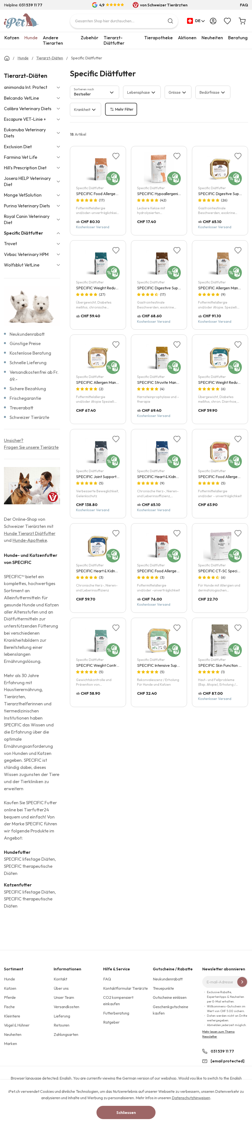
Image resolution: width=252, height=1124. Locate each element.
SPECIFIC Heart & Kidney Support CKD (170, 476)
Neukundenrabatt (27, 334)
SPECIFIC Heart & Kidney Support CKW (109, 570)
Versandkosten (66, 1006)
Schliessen (126, 1112)
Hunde (31, 37)
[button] (196, 21)
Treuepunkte (163, 988)
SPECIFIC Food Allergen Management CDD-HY (117, 193)
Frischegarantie (25, 398)
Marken (10, 1043)
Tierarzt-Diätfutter (114, 40)
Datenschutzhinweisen (191, 1097)
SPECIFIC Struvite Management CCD (169, 382)
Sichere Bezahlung (28, 388)
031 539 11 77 (222, 1051)
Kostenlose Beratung (30, 353)
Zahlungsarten (66, 1034)
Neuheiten (212, 37)
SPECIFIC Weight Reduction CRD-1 (105, 287)
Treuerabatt (21, 408)
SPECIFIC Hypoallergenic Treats (164, 193)
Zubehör (89, 37)
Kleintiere (12, 1016)
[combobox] (124, 21)
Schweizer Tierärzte (29, 417)
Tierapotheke (158, 37)
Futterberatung (116, 1013)
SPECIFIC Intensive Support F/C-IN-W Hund (174, 665)
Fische (9, 1006)
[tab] (94, 92)
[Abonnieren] (242, 982)
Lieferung (62, 1016)
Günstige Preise (25, 343)
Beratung (238, 37)
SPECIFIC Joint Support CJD (100, 476)
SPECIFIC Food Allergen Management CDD (174, 570)
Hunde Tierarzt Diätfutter (29, 533)
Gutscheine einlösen (170, 997)
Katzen (11, 37)
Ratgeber (111, 1022)
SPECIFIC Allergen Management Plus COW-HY (116, 382)
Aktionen (187, 37)
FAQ (244, 4)
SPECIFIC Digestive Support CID (165, 287)
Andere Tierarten (53, 40)
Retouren (61, 1025)
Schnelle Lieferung (28, 362)
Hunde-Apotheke (30, 540)
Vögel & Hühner (17, 1025)
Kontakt (60, 979)
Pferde (10, 997)
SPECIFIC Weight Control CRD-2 (104, 665)
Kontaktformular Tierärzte (125, 988)
